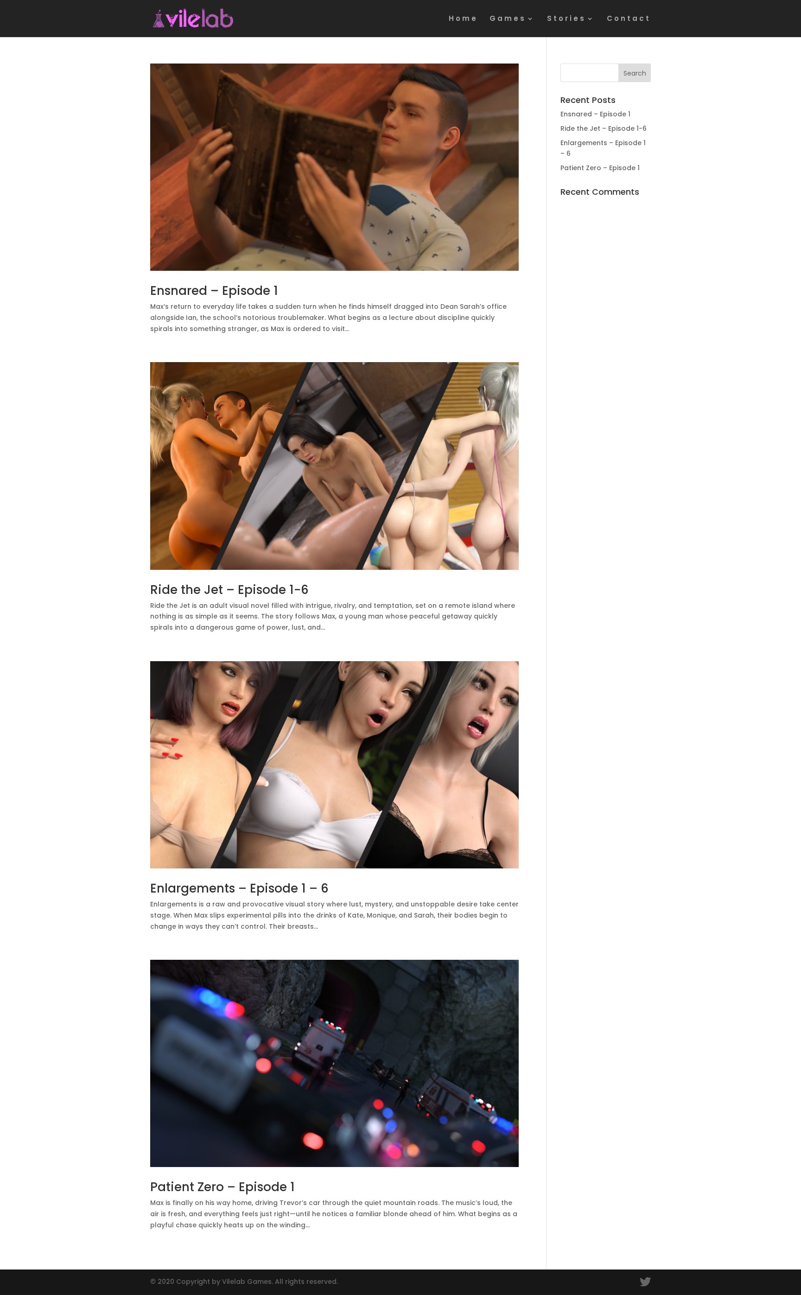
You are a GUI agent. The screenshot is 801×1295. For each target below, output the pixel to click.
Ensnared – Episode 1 (214, 290)
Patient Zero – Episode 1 (222, 1187)
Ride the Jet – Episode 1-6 (229, 589)
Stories (566, 19)
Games (508, 19)
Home (463, 19)
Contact (629, 19)
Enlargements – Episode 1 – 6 (239, 888)
